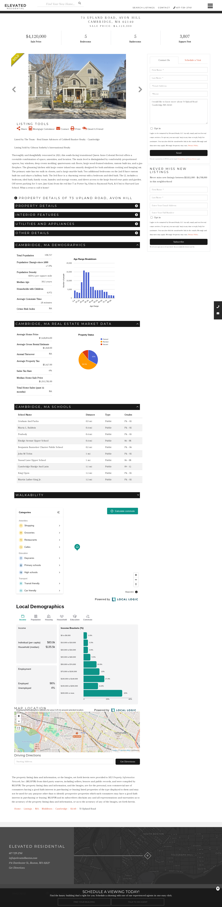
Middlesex (47, 808)
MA (37, 808)
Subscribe (178, 241)
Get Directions (127, 761)
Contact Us (164, 60)
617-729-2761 (184, 7)
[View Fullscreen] (18, 728)
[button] (79, 3)
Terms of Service (192, 159)
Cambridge (61, 808)
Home (17, 808)
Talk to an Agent (137, 902)
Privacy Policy (193, 145)
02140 (73, 808)
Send (178, 152)
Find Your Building (84, 902)
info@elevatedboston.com (23, 858)
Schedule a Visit (193, 60)
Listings (28, 808)
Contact (164, 7)
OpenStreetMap (125, 750)
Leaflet (115, 750)
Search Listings (144, 7)
